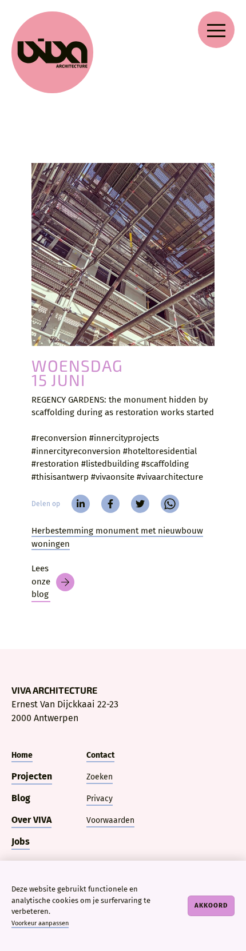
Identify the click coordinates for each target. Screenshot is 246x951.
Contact (100, 755)
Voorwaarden (110, 820)
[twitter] (140, 504)
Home (22, 755)
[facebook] (110, 504)
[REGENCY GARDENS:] (123, 254)
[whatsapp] (170, 504)
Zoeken (99, 777)
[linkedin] (81, 504)
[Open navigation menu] (216, 29)
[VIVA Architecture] (52, 52)
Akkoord (211, 905)
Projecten (31, 776)
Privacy (99, 798)
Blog (20, 798)
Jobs (20, 841)
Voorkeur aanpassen (40, 923)
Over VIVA (31, 819)
